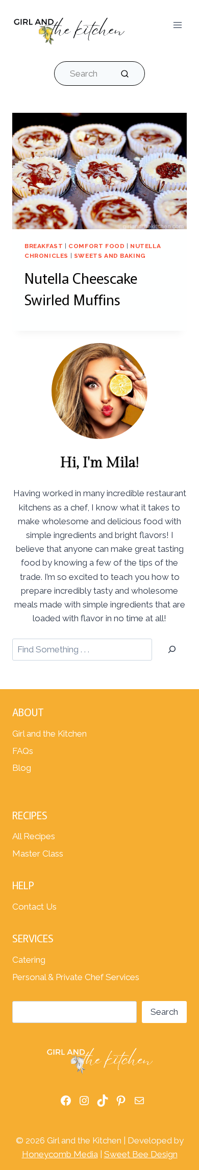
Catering (28, 960)
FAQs (22, 751)
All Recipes (33, 836)
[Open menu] (177, 25)
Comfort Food (96, 246)
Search (164, 1012)
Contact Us (34, 906)
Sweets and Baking (110, 255)
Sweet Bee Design (141, 1154)
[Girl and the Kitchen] (69, 29)
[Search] (172, 650)
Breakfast (43, 246)
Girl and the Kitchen (49, 733)
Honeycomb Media (60, 1154)
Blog (21, 768)
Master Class (37, 853)
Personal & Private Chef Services (75, 977)
